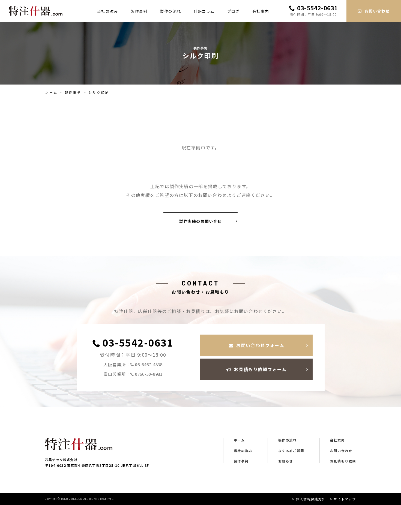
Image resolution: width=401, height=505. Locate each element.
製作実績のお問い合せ (200, 221)
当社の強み (107, 11)
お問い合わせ (341, 451)
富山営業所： (133, 374)
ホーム (51, 92)
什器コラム (204, 11)
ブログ (233, 11)
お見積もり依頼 (343, 461)
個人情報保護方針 (310, 499)
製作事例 (139, 11)
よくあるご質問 (291, 451)
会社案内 (260, 11)
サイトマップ (345, 499)
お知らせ (285, 461)
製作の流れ (170, 11)
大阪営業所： (133, 365)
